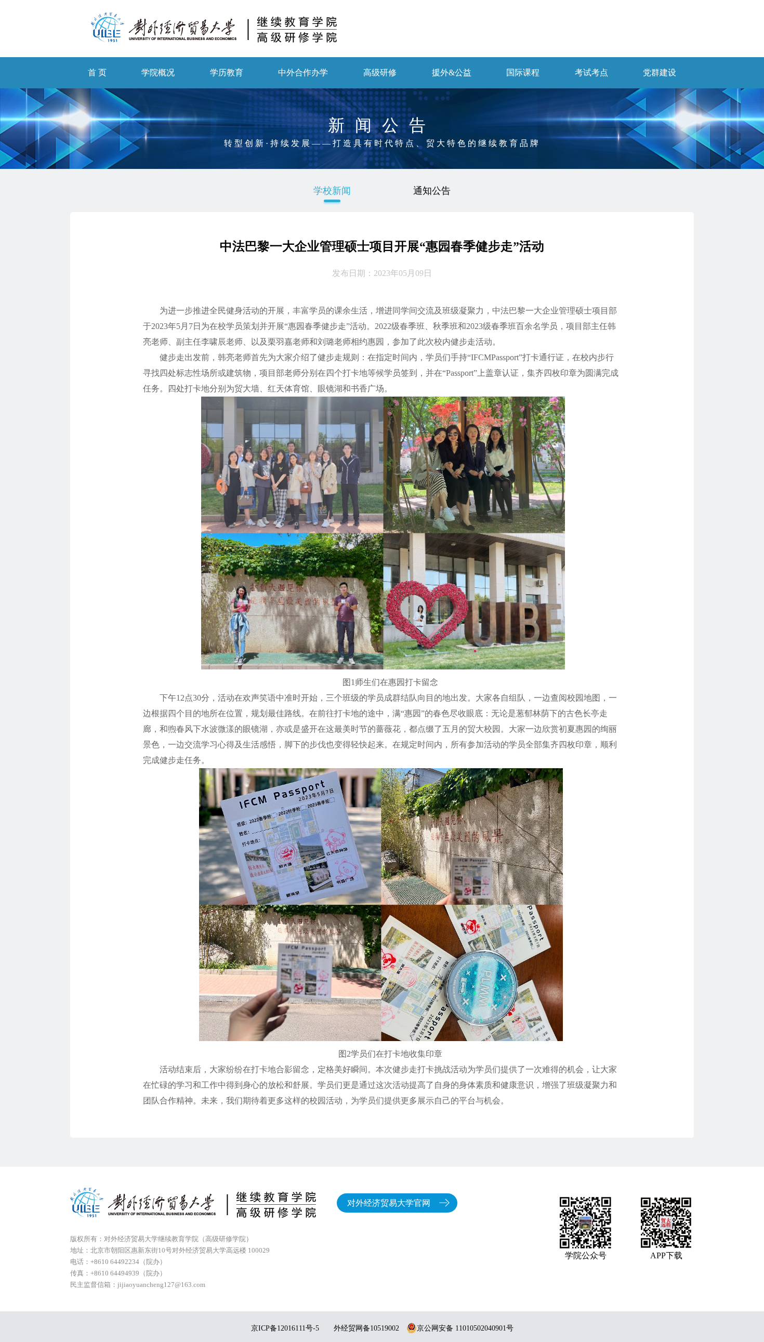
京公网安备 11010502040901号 (465, 1328)
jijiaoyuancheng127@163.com (161, 1284)
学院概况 (158, 72)
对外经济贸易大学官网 (388, 1203)
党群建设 (659, 72)
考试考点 (591, 72)
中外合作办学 (303, 72)
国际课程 (522, 72)
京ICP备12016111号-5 (285, 1328)
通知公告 (432, 191)
